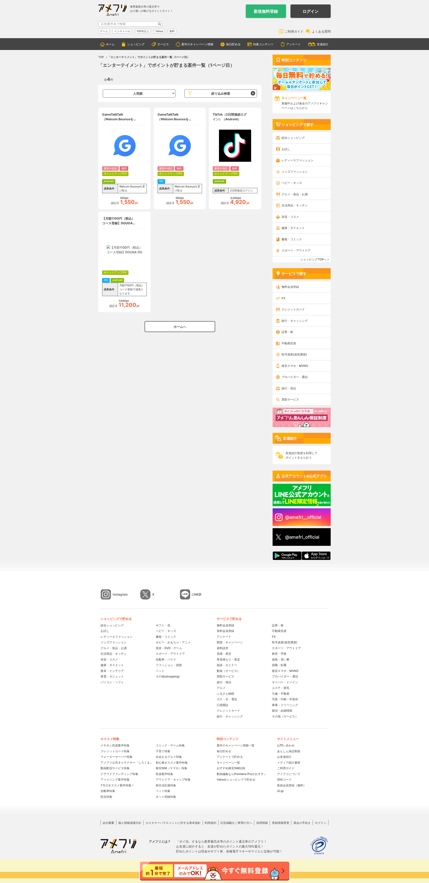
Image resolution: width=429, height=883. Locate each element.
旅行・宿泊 (289, 388)
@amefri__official (303, 517)
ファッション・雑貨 (169, 665)
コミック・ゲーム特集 (170, 745)
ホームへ (180, 326)
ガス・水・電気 (227, 699)
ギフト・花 (163, 625)
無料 (172, 31)
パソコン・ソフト (112, 682)
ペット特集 (163, 791)
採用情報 (262, 823)
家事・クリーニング (285, 705)
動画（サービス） (228, 671)
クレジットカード (293, 309)
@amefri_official (302, 537)
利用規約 (210, 823)
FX (283, 298)
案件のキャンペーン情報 (197, 44)
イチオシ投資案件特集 (115, 745)
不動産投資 (289, 343)
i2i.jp (280, 791)
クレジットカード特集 (115, 751)
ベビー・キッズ (292, 183)
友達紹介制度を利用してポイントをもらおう (302, 455)
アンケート (293, 44)
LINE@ (197, 594)
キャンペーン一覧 (228, 762)
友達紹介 (322, 44)
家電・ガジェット (112, 676)
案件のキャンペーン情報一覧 (235, 745)
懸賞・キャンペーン (230, 642)
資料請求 (222, 648)
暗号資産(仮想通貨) (294, 354)
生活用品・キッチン (295, 205)
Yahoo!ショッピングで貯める (236, 779)
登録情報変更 (280, 823)
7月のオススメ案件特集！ (117, 785)
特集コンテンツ (263, 44)
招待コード (284, 779)
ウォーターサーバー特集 (116, 756)
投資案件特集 (164, 774)
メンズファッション (295, 171)
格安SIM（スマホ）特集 (171, 768)
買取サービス (290, 399)
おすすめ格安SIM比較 (231, 768)
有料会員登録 (225, 631)
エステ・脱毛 (280, 688)
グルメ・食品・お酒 (295, 194)
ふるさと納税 (225, 693)
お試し (286, 149)
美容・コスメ (290, 216)
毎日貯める (233, 44)
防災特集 (106, 796)
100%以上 (143, 31)
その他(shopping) (168, 676)
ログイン (311, 11)
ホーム (110, 44)
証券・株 (287, 332)
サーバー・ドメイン (285, 682)
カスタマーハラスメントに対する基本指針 (173, 823)
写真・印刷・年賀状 (285, 699)
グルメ (221, 688)
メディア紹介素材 (288, 762)
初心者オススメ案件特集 (172, 762)
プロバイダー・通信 (295, 377)
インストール (122, 31)
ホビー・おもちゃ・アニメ (173, 642)
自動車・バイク (166, 659)
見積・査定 (224, 653)
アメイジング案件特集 (115, 779)
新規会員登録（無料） (291, 785)
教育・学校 (279, 653)
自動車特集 (108, 791)
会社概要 (108, 823)
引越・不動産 (280, 693)
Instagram (120, 594)
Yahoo (159, 31)
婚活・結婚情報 (282, 710)
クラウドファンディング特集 (119, 774)
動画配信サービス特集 (115, 768)
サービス (163, 44)
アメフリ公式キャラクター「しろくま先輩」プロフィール (127, 762)
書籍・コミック (292, 239)
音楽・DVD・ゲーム (169, 648)
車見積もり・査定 (228, 659)
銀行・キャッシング (295, 320)
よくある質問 (321, 31)
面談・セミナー (227, 665)
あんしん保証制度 (288, 751)
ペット (160, 671)
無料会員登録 (290, 287)
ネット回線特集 (166, 796)
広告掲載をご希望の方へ (236, 823)
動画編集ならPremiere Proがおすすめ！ (242, 774)
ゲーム (104, 31)
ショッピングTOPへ (313, 259)
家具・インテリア (112, 671)
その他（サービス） (285, 716)
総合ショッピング (293, 137)
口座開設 (222, 705)
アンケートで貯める (230, 756)
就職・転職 (279, 665)
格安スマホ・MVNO (295, 366)
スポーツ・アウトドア (296, 250)
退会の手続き (302, 823)
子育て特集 (163, 751)
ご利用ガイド (294, 31)
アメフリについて (288, 774)
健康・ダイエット (293, 228)
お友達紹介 (284, 756)
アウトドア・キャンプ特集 (173, 779)
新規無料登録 (266, 11)
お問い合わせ (285, 745)
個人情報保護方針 (129, 823)
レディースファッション (297, 160)
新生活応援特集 (166, 785)
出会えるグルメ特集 (169, 756)
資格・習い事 (280, 659)
